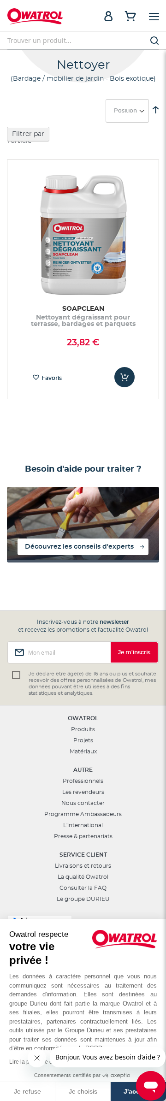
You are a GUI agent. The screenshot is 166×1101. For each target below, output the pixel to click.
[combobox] (83, 40)
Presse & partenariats (83, 836)
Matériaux (83, 751)
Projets (83, 740)
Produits (83, 729)
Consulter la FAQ (83, 888)
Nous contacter (83, 803)
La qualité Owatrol (83, 877)
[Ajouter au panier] (124, 377)
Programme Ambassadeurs (83, 814)
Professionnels (83, 781)
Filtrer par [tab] (28, 134)
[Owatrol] (45, 17)
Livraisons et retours (83, 866)
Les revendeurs (83, 792)
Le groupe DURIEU (83, 899)
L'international (83, 825)
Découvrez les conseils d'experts (79, 547)
